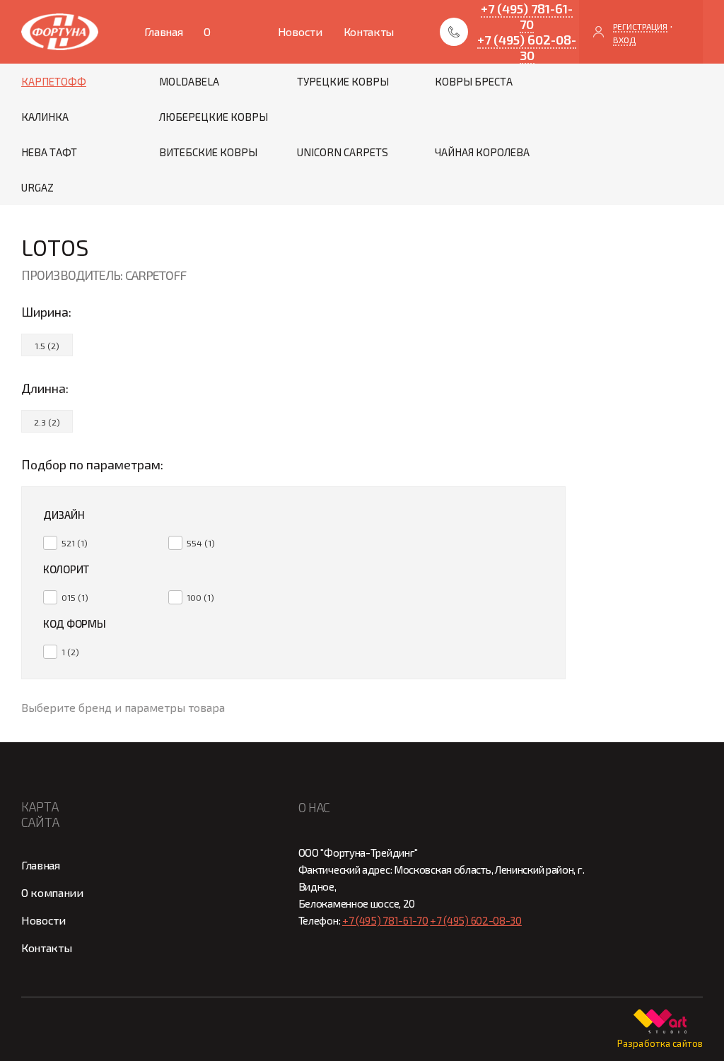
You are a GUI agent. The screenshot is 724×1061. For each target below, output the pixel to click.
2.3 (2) (47, 422)
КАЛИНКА (45, 116)
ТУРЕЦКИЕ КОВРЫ (343, 81)
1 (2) (70, 652)
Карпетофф (53, 81)
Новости (300, 31)
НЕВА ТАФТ (49, 152)
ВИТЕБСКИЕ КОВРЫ (208, 152)
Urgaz (37, 187)
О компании (230, 44)
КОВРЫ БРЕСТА (474, 81)
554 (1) (201, 543)
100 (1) (200, 597)
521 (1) (75, 543)
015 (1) (75, 597)
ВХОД (624, 40)
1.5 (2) (47, 346)
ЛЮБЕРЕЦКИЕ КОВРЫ (213, 116)
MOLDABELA (189, 81)
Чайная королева (482, 152)
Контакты (369, 31)
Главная (163, 31)
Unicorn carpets (342, 152)
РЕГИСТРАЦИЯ (640, 26)
